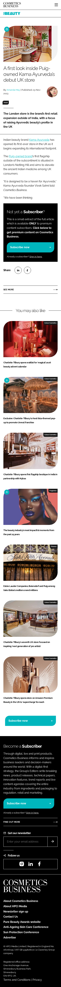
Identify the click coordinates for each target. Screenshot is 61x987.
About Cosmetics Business (20, 901)
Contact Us (10, 916)
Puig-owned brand (20, 156)
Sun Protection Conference (21, 932)
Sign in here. (35, 256)
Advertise (9, 937)
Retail (6, 102)
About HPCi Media (15, 906)
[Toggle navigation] (56, 4)
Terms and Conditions (16, 979)
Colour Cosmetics (50, 323)
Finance (53, 546)
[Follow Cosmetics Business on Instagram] (21, 865)
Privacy (37, 979)
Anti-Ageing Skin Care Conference (25, 927)
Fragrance (52, 490)
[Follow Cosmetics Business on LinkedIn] (30, 865)
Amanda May (13, 90)
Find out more (11, 822)
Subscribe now (19, 247)
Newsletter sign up (15, 911)
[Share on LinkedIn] (18, 270)
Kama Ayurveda (39, 139)
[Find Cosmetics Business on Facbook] (39, 865)
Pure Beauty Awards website (22, 922)
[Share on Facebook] (27, 270)
